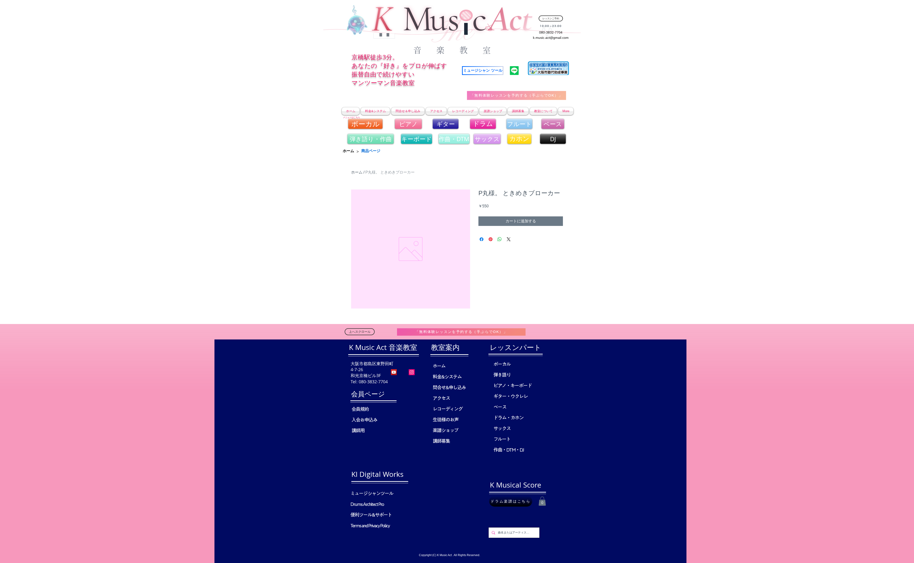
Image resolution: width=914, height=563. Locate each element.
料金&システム (447, 376)
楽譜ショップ (445, 430)
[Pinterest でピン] (490, 239)
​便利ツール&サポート (371, 514)
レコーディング (447, 408)
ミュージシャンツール (371, 493)
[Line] (514, 70)
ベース (499, 406)
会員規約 (360, 409)
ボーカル (502, 364)
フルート (501, 439)
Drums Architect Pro (367, 504)
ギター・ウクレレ (510, 396)
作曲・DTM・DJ (508, 449)
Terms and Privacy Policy (370, 525)
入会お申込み (364, 419)
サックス (502, 428)
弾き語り (502, 374)
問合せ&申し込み (449, 387)
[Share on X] (509, 239)
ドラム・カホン (508, 417)
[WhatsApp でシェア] (499, 239)
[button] (542, 501)
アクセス (441, 398)
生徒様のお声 (445, 419)
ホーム (357, 172)
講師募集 (441, 440)
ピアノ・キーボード (512, 385)
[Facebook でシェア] (481, 239)
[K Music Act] (412, 372)
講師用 (358, 430)
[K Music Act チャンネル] (394, 372)
